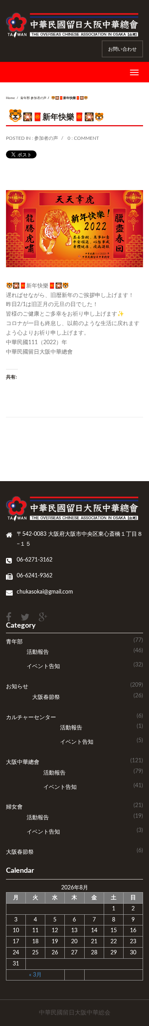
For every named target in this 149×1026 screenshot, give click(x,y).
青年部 (25, 98)
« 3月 (35, 975)
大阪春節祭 (46, 697)
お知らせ (17, 686)
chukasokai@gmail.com (45, 592)
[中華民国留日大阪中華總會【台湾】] (74, 25)
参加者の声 (38, 98)
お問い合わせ (122, 48)
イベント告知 (43, 666)
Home (10, 98)
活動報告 (38, 652)
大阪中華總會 (22, 762)
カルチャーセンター (31, 717)
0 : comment (83, 138)
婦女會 (14, 807)
